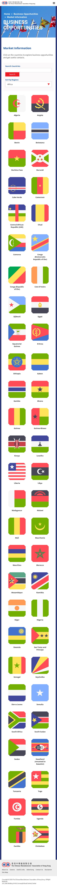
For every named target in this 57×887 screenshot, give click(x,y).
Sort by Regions (11, 80)
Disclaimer (48, 870)
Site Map (5, 872)
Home (7, 14)
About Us (5, 870)
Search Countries (12, 66)
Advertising (30, 870)
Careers (12, 870)
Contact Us (39, 870)
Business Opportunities (26, 14)
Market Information (17, 17)
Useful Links (21, 870)
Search (12, 74)
